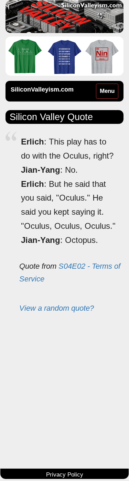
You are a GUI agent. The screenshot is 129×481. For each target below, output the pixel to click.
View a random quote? (56, 308)
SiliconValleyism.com (42, 89)
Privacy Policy (64, 474)
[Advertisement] (64, 395)
